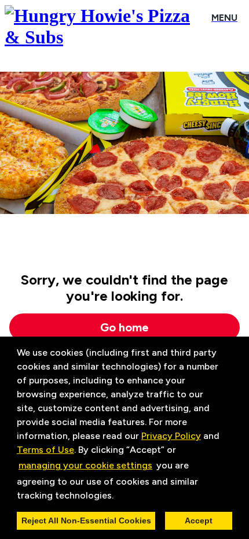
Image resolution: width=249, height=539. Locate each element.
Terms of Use (45, 449)
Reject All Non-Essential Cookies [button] (86, 520)
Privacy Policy (171, 435)
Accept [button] (199, 520)
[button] (117, 496)
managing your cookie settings (85, 465)
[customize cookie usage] (124, 498)
